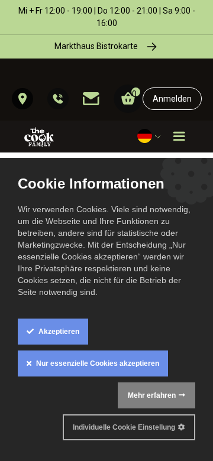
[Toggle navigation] (179, 136)
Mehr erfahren (152, 395)
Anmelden (172, 98)
